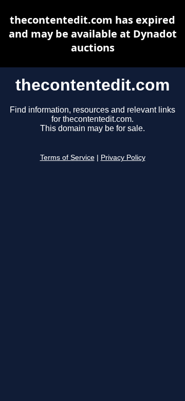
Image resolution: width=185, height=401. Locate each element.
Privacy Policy (123, 157)
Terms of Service (67, 157)
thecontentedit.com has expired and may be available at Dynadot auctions (93, 33)
